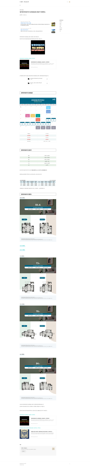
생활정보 (61, 29)
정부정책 (61, 27)
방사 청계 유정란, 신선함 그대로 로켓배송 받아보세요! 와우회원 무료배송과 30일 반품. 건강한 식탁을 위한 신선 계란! (35, 25)
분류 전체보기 (61, 20)
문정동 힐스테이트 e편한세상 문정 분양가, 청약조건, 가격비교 (30, 428)
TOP (69, 464)
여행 (60, 26)
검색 (67, 2)
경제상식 (61, 21)
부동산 (60, 23)
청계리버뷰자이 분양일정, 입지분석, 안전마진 (27, 58)
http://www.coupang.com (25, 21)
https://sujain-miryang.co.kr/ (25, 28)
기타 (60, 31)
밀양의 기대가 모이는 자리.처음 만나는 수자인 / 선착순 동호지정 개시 (32, 31)
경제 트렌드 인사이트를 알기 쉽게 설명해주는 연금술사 (28, 449)
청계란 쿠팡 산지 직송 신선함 (26, 23)
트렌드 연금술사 (24, 2)
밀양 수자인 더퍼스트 (24, 29)
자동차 (60, 24)
